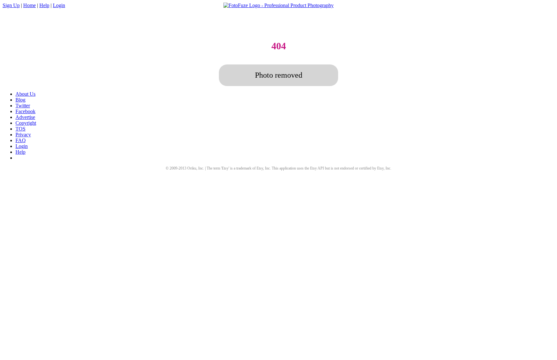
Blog (20, 99)
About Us (25, 94)
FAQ (20, 140)
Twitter (22, 105)
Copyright (25, 123)
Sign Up (11, 5)
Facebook (25, 111)
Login (59, 5)
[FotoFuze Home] (278, 5)
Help (44, 5)
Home (29, 5)
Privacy (23, 134)
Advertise (25, 117)
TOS (20, 128)
